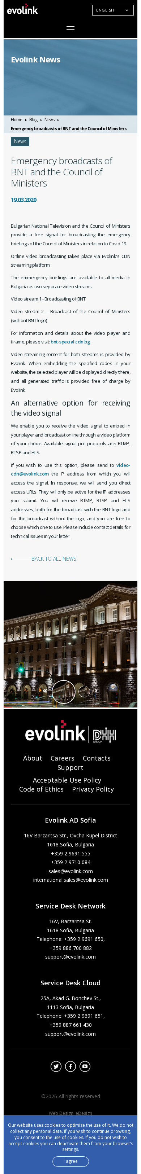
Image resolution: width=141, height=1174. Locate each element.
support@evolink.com (70, 956)
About (32, 758)
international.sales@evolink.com (70, 879)
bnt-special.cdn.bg (70, 341)
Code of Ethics (41, 789)
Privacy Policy (93, 789)
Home (16, 120)
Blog (33, 120)
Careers (62, 758)
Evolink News (35, 59)
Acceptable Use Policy (67, 780)
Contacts (97, 758)
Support (70, 767)
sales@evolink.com (70, 871)
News (49, 120)
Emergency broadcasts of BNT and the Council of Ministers (69, 129)
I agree (71, 1161)
